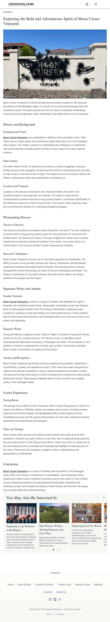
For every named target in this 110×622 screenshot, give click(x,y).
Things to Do (64, 584)
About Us (61, 592)
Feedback (55, 573)
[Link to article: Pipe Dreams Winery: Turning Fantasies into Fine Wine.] (54, 513)
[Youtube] (55, 599)
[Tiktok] (59, 599)
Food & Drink (24, 584)
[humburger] (95, 4)
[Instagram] (50, 599)
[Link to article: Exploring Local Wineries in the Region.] (21, 513)
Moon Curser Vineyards (15, 137)
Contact (48, 592)
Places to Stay (82, 584)
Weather (98, 584)
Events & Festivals (44, 584)
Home (11, 584)
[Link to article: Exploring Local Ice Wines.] (86, 513)
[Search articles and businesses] (87, 4)
